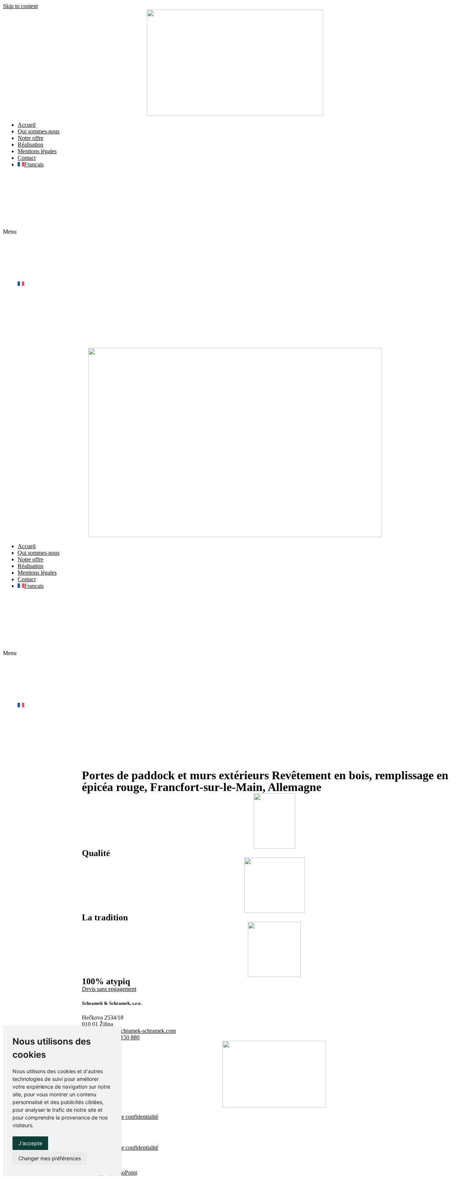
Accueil (27, 125)
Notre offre (30, 138)
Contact (27, 158)
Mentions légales (37, 151)
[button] (235, 232)
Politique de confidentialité (127, 1117)
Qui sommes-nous (38, 131)
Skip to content (20, 6)
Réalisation (30, 144)
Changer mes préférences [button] (49, 1158)
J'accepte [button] (30, 1143)
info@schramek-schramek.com (140, 1031)
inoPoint (127, 1172)
